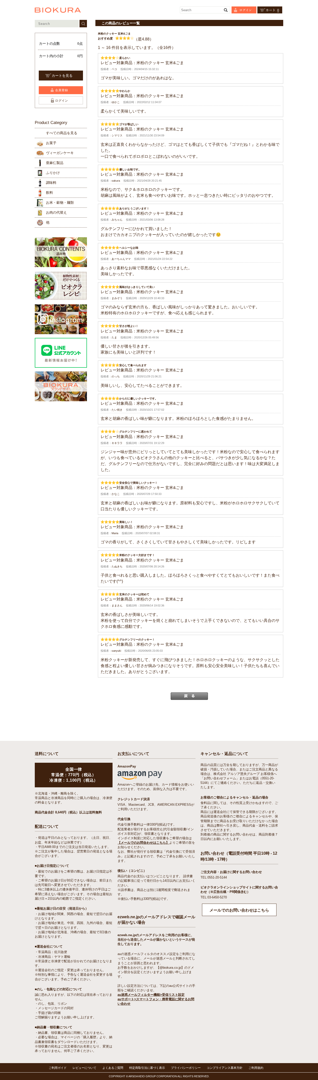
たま (114, 337)
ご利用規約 (255, 1068)
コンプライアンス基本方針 (224, 1068)
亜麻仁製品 (54, 163)
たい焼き (117, 409)
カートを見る (62, 76)
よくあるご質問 (112, 1068)
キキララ (117, 442)
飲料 (49, 193)
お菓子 (51, 143)
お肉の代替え (56, 212)
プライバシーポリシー (186, 1068)
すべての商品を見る (61, 133)
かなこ (116, 493)
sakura (116, 180)
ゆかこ (116, 102)
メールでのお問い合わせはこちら (239, 910)
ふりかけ (53, 173)
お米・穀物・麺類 (60, 202)
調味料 (51, 183)
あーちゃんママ (121, 258)
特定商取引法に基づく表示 (147, 1068)
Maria (115, 533)
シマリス (117, 135)
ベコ (114, 69)
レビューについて (84, 1068)
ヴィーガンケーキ (60, 153)
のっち (116, 376)
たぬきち (117, 566)
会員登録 (61, 90)
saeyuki (116, 650)
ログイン (61, 100)
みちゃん (117, 219)
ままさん (117, 605)
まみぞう (117, 298)
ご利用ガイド (58, 1068)
